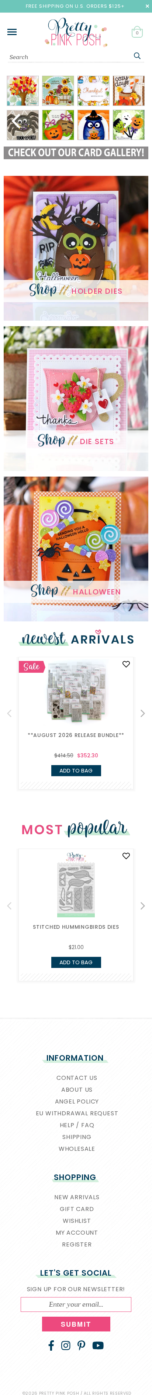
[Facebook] (51, 1345)
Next (128, 120)
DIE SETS (97, 441)
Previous (24, 120)
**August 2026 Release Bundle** (76, 735)
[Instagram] (65, 1345)
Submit (76, 1324)
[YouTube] (98, 1345)
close (147, 6)
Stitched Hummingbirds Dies (76, 927)
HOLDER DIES (97, 291)
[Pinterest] (81, 1345)
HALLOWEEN (97, 591)
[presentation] (9, 713)
